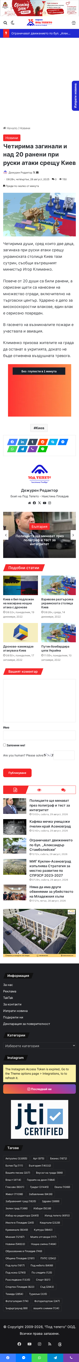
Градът (39, 1187)
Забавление (40, 1194)
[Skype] (51, 442)
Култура (43, 1229)
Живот (14, 1194)
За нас (8, 985)
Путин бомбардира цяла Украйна (55, 648)
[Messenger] (62, 442)
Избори (42, 1208)
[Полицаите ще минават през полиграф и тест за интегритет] (14, 806)
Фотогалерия (16, 1301)
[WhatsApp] (11, 449)
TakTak (8, 998)
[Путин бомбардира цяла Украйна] (58, 633)
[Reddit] (41, 442)
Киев (40, 428)
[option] (39, 535)
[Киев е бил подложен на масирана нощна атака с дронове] (20, 585)
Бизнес (58, 1158)
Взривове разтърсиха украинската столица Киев (57, 603)
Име (6, 727)
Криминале (16, 1229)
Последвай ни (41, 1089)
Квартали (50, 1222)
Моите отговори (43, 1236)
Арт (38, 1158)
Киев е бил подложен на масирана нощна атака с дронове (18, 603)
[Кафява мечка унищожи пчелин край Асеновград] (14, 827)
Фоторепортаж (47, 1301)
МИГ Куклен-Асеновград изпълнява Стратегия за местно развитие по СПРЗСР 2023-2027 (50, 868)
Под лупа (15, 1265)
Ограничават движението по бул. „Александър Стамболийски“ (51, 845)
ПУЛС (48, 1258)
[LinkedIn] (21, 442)
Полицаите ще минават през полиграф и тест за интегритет (40, 540)
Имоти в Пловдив (19, 1222)
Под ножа (15, 1272)
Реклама (9, 991)
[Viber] (31, 449)
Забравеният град (20, 1201)
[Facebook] (11, 442)
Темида (14, 1294)
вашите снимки (46, 1308)
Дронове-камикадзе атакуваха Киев (18, 648)
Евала (62, 1187)
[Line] (41, 449)
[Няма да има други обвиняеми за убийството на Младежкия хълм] (14, 892)
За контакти (12, 1004)
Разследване (17, 1279)
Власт (13, 1179)
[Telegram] (21, 449)
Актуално (16, 1158)
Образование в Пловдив (23, 1251)
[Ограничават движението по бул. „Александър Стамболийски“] (14, 846)
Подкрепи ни (13, 1017)
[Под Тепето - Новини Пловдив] (39, 22)
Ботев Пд (14, 1165)
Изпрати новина (15, 1011)
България (39, 526)
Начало (11, 128)
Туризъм (38, 1294)
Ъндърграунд (16, 1308)
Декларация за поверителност (26, 1024)
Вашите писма (17, 1172)
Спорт (43, 1279)
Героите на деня (41, 1179)
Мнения (14, 1236)
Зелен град (16, 1208)
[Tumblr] (31, 442)
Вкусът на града (49, 1172)
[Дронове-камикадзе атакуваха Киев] (20, 633)
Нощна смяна (43, 1244)
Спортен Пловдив (19, 1286)
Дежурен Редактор (20, 172)
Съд (47, 1286)
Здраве (50, 1201)
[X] (39, 503)
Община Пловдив (20, 1258)
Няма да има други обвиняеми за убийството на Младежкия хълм (51, 891)
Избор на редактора (22, 1215)
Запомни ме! (15, 745)
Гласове (14, 1187)
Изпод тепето (57, 1215)
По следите (42, 1272)
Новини (25, 128)
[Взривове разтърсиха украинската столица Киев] (58, 585)
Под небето (42, 1265)
